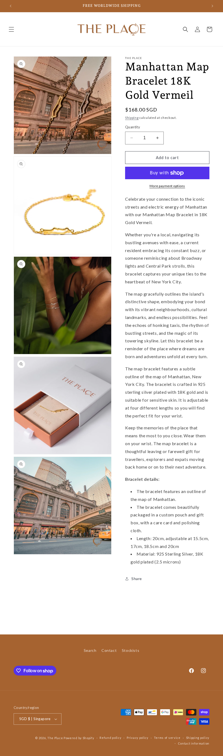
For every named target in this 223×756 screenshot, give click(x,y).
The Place (55, 738)
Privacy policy (137, 737)
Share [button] (136, 578)
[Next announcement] (212, 6)
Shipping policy (198, 737)
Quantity (132, 127)
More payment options (167, 186)
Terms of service (167, 737)
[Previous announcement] (11, 6)
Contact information (193, 743)
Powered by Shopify (79, 738)
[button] (11, 29)
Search (90, 650)
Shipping (132, 118)
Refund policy (110, 737)
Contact (109, 650)
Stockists (130, 650)
